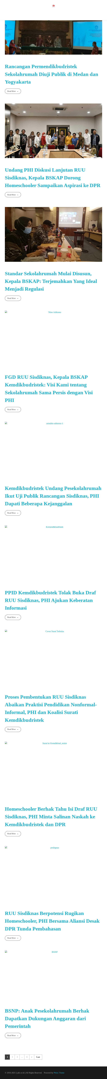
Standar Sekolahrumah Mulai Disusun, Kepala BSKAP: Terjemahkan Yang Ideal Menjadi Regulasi (51, 281)
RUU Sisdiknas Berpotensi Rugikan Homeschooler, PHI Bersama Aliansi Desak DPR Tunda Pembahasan (52, 920)
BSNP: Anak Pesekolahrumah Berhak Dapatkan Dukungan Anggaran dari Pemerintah (47, 1018)
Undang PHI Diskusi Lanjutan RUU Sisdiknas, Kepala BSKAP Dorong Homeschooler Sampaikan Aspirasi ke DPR (52, 177)
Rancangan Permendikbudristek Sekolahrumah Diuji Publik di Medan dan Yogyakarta (51, 74)
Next (31, 1057)
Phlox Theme (59, 1073)
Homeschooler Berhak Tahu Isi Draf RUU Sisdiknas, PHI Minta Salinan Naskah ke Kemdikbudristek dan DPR (51, 816)
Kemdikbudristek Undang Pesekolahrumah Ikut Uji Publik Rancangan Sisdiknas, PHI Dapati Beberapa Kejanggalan (53, 495)
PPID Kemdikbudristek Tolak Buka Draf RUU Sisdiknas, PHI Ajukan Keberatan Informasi (50, 600)
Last (38, 1057)
